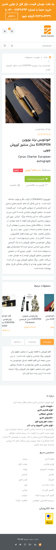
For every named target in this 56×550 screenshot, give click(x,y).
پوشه (25, 469)
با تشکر (11, 16)
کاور (25, 485)
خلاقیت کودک (21, 500)
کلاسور (51, 474)
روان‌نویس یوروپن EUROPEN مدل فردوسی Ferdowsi (41, 319)
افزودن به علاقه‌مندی (35, 185)
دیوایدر (24, 495)
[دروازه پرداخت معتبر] (49, 518)
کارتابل (24, 474)
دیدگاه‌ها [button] (17, 342)
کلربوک (51, 479)
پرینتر (25, 459)
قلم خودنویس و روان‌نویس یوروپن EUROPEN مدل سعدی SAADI (15, 321)
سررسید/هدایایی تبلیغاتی (43, 500)
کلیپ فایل (23, 479)
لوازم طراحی (49, 464)
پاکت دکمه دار (48, 485)
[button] (12, 31)
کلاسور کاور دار (48, 490)
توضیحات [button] (47, 342)
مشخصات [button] (32, 342)
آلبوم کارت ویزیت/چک (44, 495)
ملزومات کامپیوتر (47, 469)
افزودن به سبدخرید (36, 179)
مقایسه (13, 185)
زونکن (24, 490)
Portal (20, 539)
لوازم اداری (49, 459)
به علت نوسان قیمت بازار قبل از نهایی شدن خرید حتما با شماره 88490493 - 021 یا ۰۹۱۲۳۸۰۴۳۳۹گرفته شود (28, 10)
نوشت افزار (22, 464)
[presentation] (50, 100)
